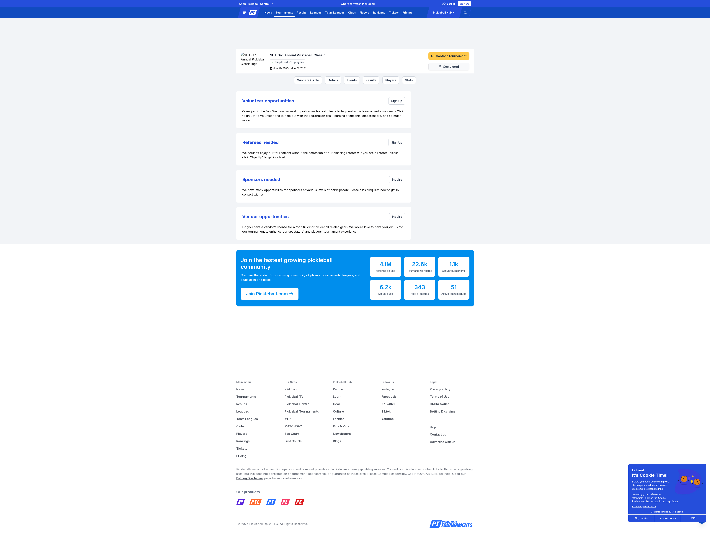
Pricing (407, 12)
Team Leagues (335, 12)
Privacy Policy (440, 389)
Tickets (394, 12)
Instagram (388, 389)
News (268, 12)
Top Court (292, 434)
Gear (336, 404)
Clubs (352, 12)
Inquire (397, 179)
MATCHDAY (293, 426)
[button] (250, 12)
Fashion (339, 419)
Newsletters (342, 434)
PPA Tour (291, 389)
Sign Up (464, 3)
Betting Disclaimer (443, 411)
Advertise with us (442, 442)
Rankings (379, 12)
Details (333, 80)
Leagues (315, 12)
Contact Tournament (451, 56)
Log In (451, 3)
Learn (337, 396)
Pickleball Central (297, 404)
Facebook (388, 396)
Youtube (387, 419)
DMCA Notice (440, 404)
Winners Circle (308, 80)
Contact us (438, 434)
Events (352, 80)
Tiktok (386, 411)
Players (364, 12)
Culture (338, 411)
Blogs (337, 441)
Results (301, 12)
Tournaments (284, 12)
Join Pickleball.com (267, 293)
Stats (409, 80)
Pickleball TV (294, 396)
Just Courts (293, 441)
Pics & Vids (341, 426)
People (338, 389)
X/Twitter (388, 404)
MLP (288, 419)
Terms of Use (439, 396)
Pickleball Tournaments (302, 411)
